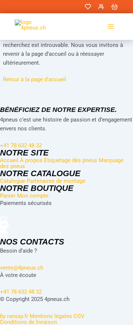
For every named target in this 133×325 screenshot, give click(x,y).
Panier (8, 195)
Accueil (9, 160)
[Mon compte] (101, 6)
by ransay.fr (14, 316)
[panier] (114, 6)
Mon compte (32, 195)
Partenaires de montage (56, 181)
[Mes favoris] (88, 6)
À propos (31, 160)
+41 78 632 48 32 (21, 291)
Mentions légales (51, 316)
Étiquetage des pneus (70, 160)
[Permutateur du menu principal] (110, 26)
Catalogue (12, 181)
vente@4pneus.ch (21, 267)
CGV (79, 316)
